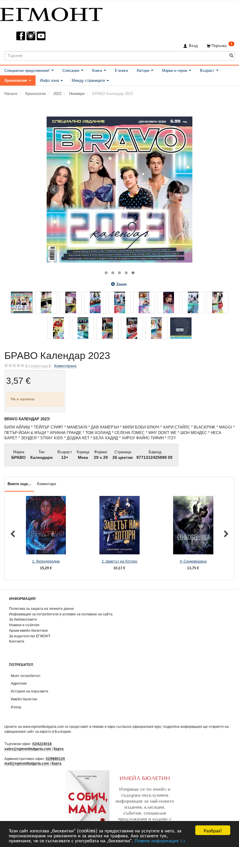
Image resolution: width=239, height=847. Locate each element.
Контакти (16, 641)
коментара (38, 366)
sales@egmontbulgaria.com (27, 749)
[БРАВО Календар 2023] (119, 189)
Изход (16, 707)
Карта (59, 749)
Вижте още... (19, 484)
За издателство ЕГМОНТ (29, 636)
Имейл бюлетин (24, 699)
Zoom (121, 284)
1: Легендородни (46, 561)
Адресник (19, 683)
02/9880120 (55, 759)
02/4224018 (42, 744)
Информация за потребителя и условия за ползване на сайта (61, 614)
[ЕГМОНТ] (51, 13)
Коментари (46, 484)
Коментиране (65, 366)
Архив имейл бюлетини (28, 630)
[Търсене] (231, 55)
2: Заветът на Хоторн (119, 561)
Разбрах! (213, 830)
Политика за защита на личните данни (41, 608)
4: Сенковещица (193, 561)
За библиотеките (23, 619)
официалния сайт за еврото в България (37, 731)
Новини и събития (24, 625)
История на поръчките (29, 691)
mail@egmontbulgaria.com (26, 763)
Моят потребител (25, 676)
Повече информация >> (160, 840)
